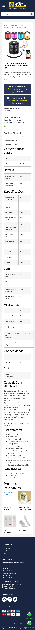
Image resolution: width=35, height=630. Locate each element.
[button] (3, 6)
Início (5, 25)
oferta (9, 110)
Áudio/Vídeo (13, 25)
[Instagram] (9, 599)
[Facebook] (4, 599)
